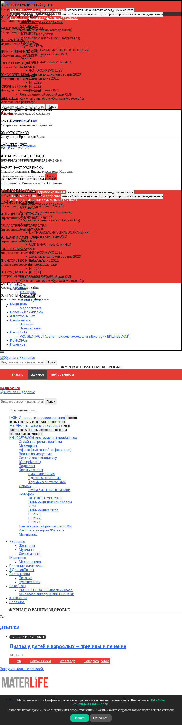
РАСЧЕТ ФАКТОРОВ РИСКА (21, 168)
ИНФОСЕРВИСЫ (62, 374)
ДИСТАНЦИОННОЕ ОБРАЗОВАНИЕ (26, 110)
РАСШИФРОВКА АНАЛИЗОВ (21, 28)
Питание (26, 324)
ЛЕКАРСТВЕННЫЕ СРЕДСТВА (23, 226)
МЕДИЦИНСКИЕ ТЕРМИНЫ (20, 214)
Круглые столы (31, 470)
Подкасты (27, 466)
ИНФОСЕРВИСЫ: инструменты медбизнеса (43, 438)
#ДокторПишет (22, 316)
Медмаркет (28, 446)
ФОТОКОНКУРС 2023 (45, 498)
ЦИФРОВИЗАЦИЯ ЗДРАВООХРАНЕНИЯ (44, 476)
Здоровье (17, 542)
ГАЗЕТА (17, 374)
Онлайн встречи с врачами (40, 442)
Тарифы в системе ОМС (47, 482)
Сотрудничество (22, 410)
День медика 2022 (43, 510)
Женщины (27, 546)
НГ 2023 (34, 514)
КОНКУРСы (19, 340)
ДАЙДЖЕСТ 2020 (14, 144)
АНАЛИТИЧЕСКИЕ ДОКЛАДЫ (23, 156)
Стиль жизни (20, 320)
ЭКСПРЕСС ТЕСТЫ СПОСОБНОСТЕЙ (28, 179)
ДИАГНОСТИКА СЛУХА (18, 191)
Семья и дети (29, 554)
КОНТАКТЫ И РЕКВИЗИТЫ (20, 295)
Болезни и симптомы (26, 312)
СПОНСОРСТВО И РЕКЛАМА (22, 260)
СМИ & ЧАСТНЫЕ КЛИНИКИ (49, 490)
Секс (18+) (18, 332)
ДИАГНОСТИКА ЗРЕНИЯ (18, 202)
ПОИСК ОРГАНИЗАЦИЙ (17, 75)
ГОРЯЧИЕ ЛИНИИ (13, 86)
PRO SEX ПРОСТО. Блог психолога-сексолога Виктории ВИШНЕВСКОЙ (74, 336)
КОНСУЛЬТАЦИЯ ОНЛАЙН (20, 17)
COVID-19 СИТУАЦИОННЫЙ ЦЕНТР (26, 5)
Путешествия (30, 328)
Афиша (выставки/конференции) (45, 450)
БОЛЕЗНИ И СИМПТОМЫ (19, 237)
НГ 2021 (34, 522)
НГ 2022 (34, 518)
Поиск (50, 401)
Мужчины (26, 550)
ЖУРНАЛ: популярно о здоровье (86, 14)
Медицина (17, 558)
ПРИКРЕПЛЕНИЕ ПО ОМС (19, 52)
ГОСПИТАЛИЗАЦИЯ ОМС (19, 63)
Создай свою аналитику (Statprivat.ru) (38, 460)
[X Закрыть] (41, 306)
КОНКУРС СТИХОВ (14, 133)
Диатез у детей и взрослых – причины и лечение (67, 646)
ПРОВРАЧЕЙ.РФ (12, 40)
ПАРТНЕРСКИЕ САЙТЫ (17, 121)
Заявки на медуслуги (35, 454)
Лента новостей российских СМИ (45, 526)
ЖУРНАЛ (37, 374)
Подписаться (10, 388)
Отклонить (100, 718)
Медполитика (30, 562)
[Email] (2, 396)
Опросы (25, 486)
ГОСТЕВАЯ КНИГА (13, 249)
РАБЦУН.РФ (9, 98)
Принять (80, 718)
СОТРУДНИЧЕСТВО (15, 272)
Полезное (17, 344)
